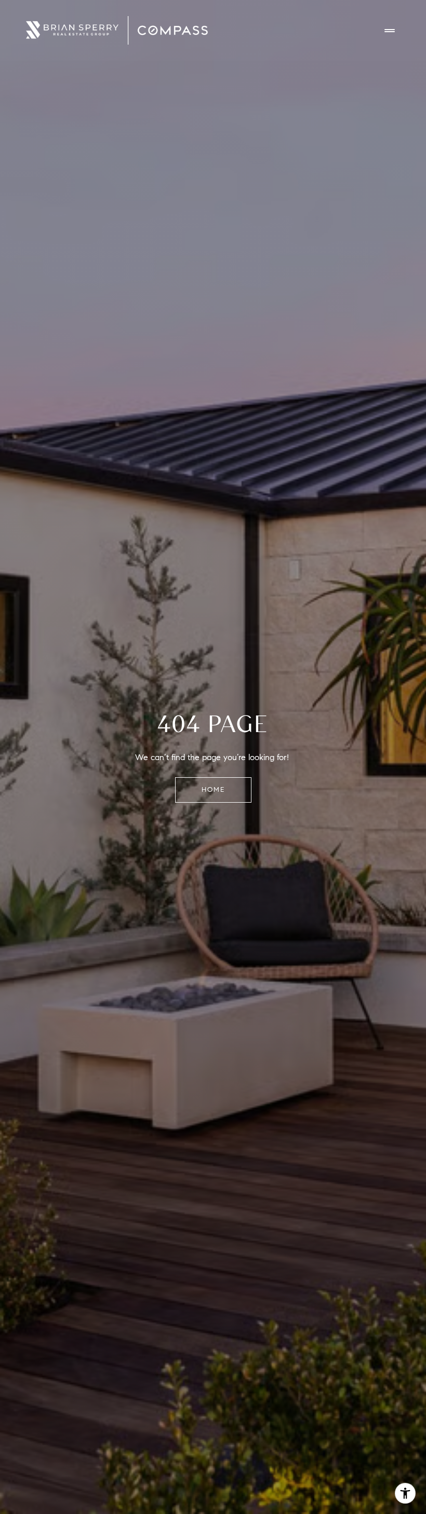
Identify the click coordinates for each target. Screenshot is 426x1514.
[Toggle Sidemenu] (389, 30)
